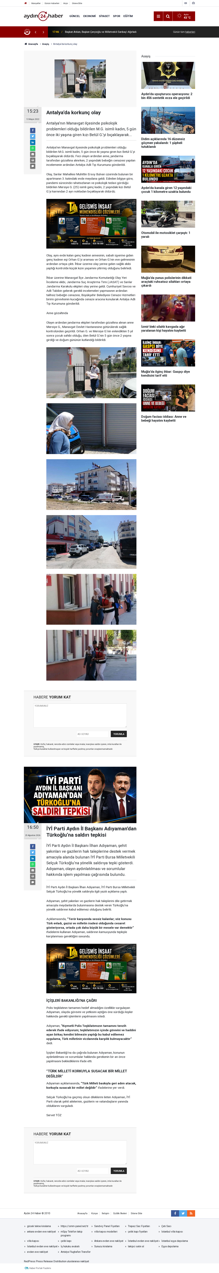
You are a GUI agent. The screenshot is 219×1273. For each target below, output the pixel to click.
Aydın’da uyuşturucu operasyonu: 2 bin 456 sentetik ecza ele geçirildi (103, 31)
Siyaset (104, 16)
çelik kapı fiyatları (137, 1231)
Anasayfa (82, 1213)
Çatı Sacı (166, 1226)
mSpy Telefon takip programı (71, 1233)
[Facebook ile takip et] (175, 1213)
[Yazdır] (32, 160)
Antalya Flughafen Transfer (76, 1251)
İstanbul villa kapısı (172, 1231)
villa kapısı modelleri (105, 1231)
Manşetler (36, 3)
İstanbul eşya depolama (174, 1240)
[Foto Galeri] (193, 3)
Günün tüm (184, 31)
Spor (116, 16)
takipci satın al (136, 1246)
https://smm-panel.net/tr (74, 1226)
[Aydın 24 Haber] (43, 16)
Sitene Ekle (77, 3)
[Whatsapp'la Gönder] (32, 148)
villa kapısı (33, 1240)
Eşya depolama (169, 1246)
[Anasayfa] (25, 3)
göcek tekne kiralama (39, 1226)
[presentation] (35, 32)
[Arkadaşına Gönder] (32, 154)
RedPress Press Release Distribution (45, 1261)
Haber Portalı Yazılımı (40, 1268)
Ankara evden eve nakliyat (108, 1240)
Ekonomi (89, 16)
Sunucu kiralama (103, 1246)
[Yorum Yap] (32, 166)
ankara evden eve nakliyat (41, 1231)
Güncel (74, 16)
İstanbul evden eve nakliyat (143, 1240)
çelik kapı (66, 1240)
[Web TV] (185, 3)
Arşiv (65, 3)
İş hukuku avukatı (70, 1246)
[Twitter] (32, 136)
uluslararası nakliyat (78, 1261)
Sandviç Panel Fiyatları (107, 1226)
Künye (94, 1213)
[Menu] (158, 16)
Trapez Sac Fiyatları (139, 1226)
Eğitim (128, 16)
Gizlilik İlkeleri (120, 1213)
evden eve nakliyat (37, 1251)
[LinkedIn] (32, 142)
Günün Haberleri (52, 3)
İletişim (105, 1213)
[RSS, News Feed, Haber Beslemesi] (191, 1213)
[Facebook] (32, 130)
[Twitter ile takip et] (183, 1213)
